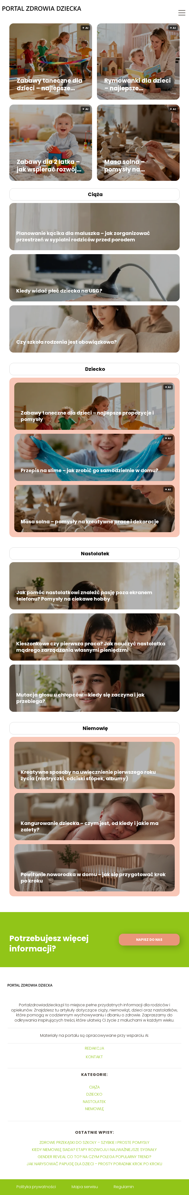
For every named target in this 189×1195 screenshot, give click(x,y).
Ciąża (95, 194)
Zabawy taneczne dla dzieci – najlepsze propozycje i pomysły (49, 84)
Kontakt (94, 1057)
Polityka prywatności (36, 1187)
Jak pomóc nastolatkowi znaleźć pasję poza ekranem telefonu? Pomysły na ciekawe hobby (84, 595)
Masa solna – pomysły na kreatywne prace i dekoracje (131, 165)
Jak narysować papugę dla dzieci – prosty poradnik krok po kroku (94, 1164)
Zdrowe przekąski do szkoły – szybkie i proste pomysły (94, 1142)
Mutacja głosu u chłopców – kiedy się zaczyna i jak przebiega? (80, 698)
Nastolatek (95, 553)
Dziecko (95, 369)
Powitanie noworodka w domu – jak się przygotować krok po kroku (93, 877)
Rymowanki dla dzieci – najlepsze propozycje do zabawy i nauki (137, 84)
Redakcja (94, 1048)
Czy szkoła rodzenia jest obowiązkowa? (66, 342)
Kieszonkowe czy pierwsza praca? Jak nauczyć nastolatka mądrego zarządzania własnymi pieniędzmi (90, 646)
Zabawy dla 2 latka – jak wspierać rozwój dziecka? (48, 165)
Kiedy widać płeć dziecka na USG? (59, 291)
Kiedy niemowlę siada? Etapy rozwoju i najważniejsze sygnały (94, 1149)
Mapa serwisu (85, 1187)
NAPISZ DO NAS (149, 939)
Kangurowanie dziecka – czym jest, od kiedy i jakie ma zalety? (89, 826)
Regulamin (124, 1187)
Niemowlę (95, 728)
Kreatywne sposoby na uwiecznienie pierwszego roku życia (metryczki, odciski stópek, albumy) (88, 775)
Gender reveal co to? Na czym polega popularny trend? (94, 1157)
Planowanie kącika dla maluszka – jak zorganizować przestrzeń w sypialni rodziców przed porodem (83, 236)
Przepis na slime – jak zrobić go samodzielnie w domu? (89, 470)
